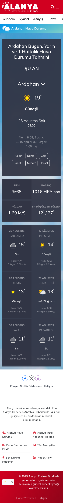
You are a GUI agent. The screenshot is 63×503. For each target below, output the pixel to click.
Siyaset (24, 19)
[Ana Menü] (57, 7)
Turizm (51, 19)
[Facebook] (25, 378)
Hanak (17, 163)
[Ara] (52, 7)
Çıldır (18, 155)
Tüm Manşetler (46, 445)
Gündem (9, 19)
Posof (44, 163)
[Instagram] (38, 378)
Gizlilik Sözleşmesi (31, 386)
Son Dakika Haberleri (11, 459)
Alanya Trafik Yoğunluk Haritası (43, 434)
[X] (31, 378)
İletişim (48, 386)
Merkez (31, 163)
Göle (43, 155)
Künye (14, 386)
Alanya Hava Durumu (12, 434)
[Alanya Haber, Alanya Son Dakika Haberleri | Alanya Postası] (20, 7)
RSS (10, 482)
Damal (31, 155)
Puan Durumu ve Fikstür (14, 447)
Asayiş (38, 19)
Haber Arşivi (44, 457)
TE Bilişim (41, 498)
